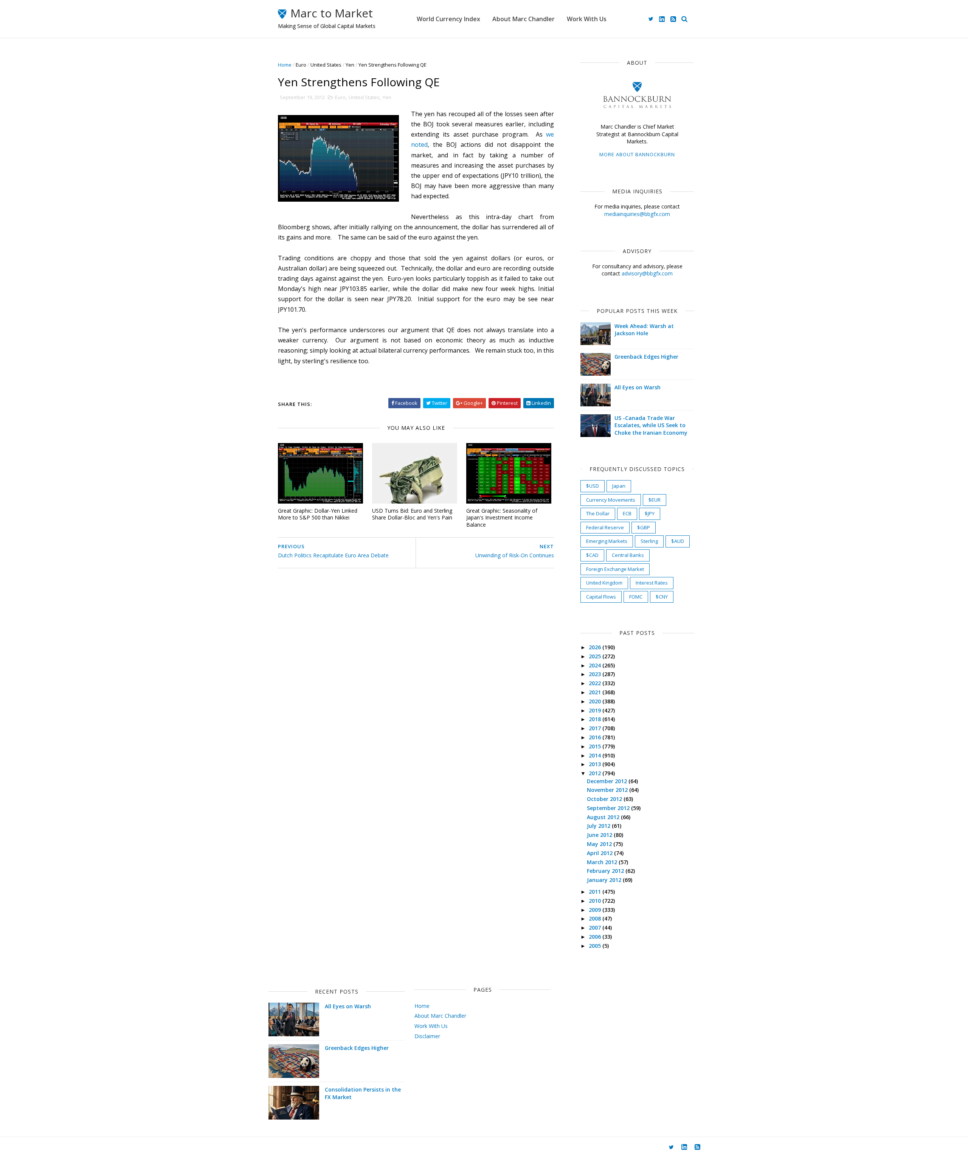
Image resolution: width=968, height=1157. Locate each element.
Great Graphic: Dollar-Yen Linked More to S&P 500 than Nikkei (317, 514)
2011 (595, 891)
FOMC (635, 596)
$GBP (643, 527)
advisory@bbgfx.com (647, 273)
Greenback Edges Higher (646, 356)
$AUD (677, 541)
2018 (595, 719)
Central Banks (628, 555)
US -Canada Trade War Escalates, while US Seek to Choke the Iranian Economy (650, 425)
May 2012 (600, 844)
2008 (595, 918)
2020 (595, 701)
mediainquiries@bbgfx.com (637, 214)
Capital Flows (601, 596)
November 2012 (608, 789)
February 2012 (606, 870)
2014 (595, 755)
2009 (595, 909)
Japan (618, 485)
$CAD (592, 555)
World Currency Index (448, 19)
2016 (595, 737)
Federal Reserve (605, 527)
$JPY (650, 513)
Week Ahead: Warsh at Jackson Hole (644, 329)
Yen (350, 64)
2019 (595, 710)
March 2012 (603, 862)
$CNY (662, 596)
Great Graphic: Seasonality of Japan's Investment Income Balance (501, 517)
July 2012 (599, 825)
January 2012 (605, 879)
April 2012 (600, 853)
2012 (595, 773)
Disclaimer (427, 1036)
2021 (595, 692)
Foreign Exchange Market (615, 569)
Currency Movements (610, 499)
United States (325, 64)
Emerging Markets (606, 541)
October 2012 (605, 798)
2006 (595, 936)
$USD (592, 485)
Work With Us (587, 19)
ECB (627, 513)
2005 (595, 945)
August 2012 (604, 817)
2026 (595, 647)
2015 (595, 746)
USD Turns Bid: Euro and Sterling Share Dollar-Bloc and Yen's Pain (412, 514)
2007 (595, 927)
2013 (595, 764)
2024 (595, 665)
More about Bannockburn (637, 154)
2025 (595, 656)
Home (285, 64)
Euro (301, 64)
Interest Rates (652, 582)
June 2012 (600, 834)
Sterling (649, 541)
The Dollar (598, 513)
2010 (595, 900)
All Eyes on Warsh (637, 387)
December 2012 (607, 781)
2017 (595, 728)
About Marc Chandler (523, 19)
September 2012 (609, 808)
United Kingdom (604, 582)
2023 (595, 674)
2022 (595, 683)
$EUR (654, 499)
